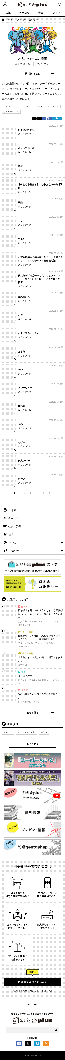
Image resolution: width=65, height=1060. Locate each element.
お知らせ (14, 550)
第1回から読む (32, 73)
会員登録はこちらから (34, 982)
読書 (10, 20)
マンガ (9, 106)
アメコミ (54, 106)
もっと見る (32, 712)
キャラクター (12, 112)
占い (44, 732)
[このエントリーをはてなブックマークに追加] (37, 1044)
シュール (24, 106)
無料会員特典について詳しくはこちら (33, 991)
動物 (39, 106)
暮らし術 (13, 518)
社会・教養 (14, 526)
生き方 (12, 510)
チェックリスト (27, 732)
